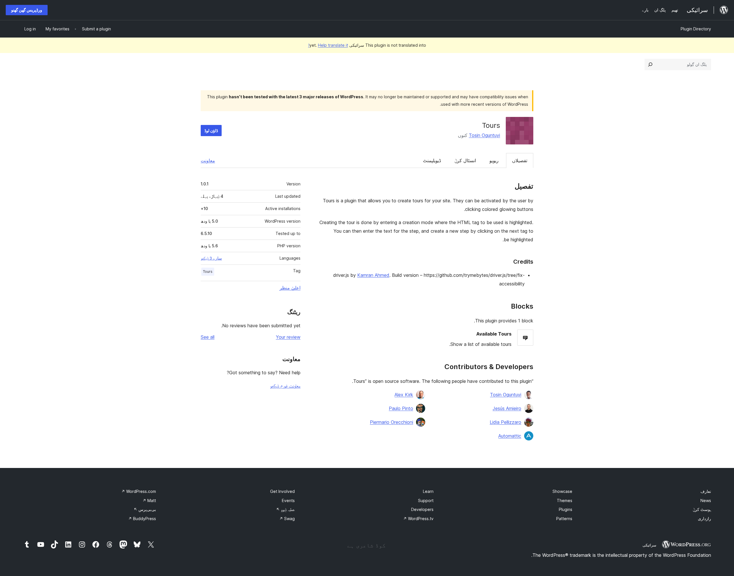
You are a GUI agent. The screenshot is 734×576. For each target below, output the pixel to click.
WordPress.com (138, 491)
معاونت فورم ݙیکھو (285, 386)
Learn (428, 491)
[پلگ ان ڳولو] (650, 64)
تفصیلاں (519, 160)
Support (426, 500)
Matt (149, 500)
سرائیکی (649, 545)
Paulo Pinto (401, 408)
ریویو (494, 160)
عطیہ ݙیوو (285, 509)
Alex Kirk (404, 394)
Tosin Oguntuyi (484, 135)
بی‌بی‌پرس (145, 509)
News (705, 500)
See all (207, 337)
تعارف (705, 491)
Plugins (565, 509)
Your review (288, 337)
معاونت (208, 160)
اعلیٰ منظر (290, 288)
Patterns (564, 518)
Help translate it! (328, 45)
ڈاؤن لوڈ (211, 130)
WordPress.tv (418, 518)
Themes (564, 500)
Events (288, 500)
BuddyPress (142, 518)
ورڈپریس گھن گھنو (26, 9)
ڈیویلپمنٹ (432, 160)
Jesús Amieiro (507, 408)
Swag (287, 518)
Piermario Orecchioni (391, 422)
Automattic (509, 436)
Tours (207, 271)
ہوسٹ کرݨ (702, 509)
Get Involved (282, 491)
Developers (422, 509)
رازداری (704, 518)
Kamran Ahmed (373, 275)
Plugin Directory (696, 28)
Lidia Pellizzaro (505, 422)
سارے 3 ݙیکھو (211, 258)
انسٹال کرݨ (465, 160)
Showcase (562, 491)
